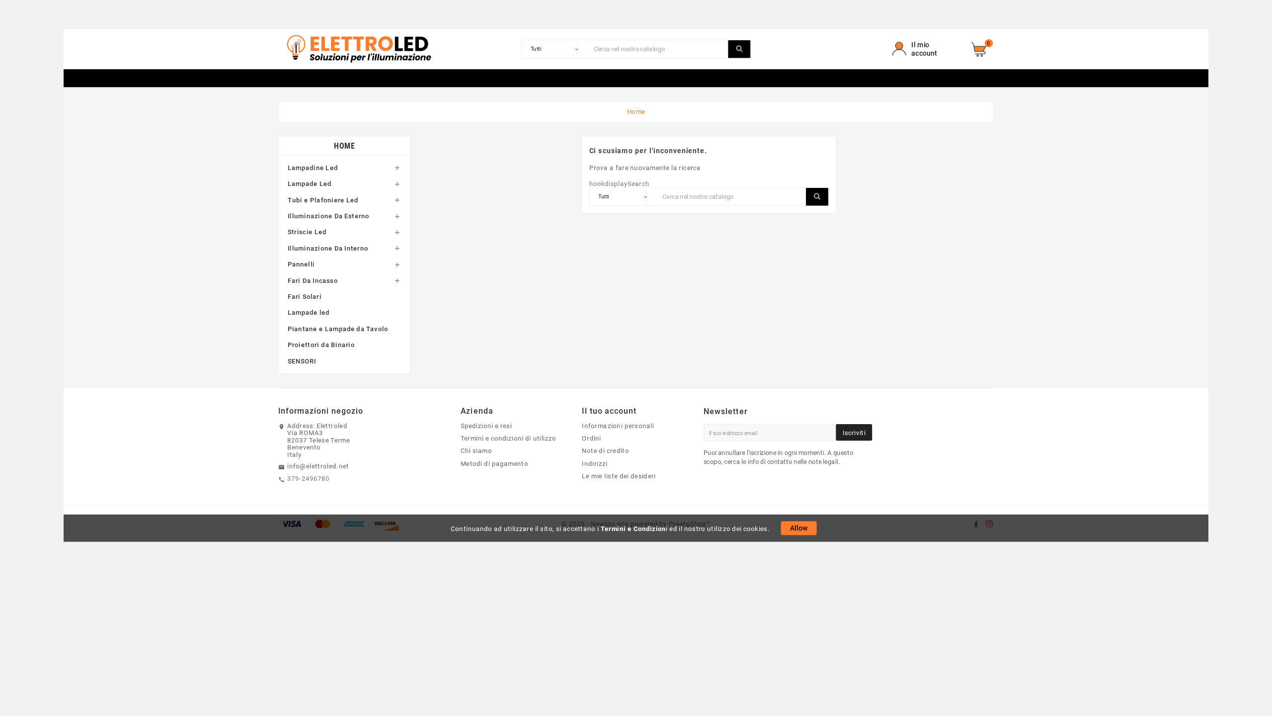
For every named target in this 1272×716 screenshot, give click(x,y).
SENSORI (302, 361)
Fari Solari (304, 296)
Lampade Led (309, 183)
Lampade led (309, 312)
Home (344, 145)
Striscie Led (307, 232)
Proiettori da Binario (321, 344)
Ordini (591, 438)
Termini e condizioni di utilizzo (508, 438)
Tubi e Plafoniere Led (323, 199)
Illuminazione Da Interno (328, 248)
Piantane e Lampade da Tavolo (338, 328)
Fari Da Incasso (313, 280)
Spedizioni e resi (486, 425)
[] (739, 49)
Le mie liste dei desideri (619, 475)
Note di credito (605, 451)
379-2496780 (308, 478)
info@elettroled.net (318, 465)
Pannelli (301, 264)
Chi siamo (476, 451)
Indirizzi (594, 463)
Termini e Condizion (633, 528)
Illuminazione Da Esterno (329, 215)
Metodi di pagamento (494, 463)
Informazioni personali (618, 425)
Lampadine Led (313, 167)
